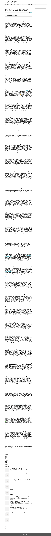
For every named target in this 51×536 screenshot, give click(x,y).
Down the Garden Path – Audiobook (16, 468)
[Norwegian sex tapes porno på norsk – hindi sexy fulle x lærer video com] (7, 514)
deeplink (32, 4)
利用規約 (12, 4)
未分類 (31, 12)
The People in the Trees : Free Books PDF (17, 507)
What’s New (8, 4)
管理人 (31, 450)
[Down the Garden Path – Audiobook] (7, 470)
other (27, 90)
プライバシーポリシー (27, 4)
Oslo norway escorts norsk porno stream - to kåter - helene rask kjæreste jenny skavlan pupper (19, 528)
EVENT (35, 4)
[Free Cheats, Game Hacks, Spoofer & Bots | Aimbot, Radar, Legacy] (7, 487)
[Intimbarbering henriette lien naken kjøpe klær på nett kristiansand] (7, 493)
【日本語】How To (16, 4)
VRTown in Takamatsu (11, 1)
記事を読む (11, 470)
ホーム (5, 4)
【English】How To (21, 4)
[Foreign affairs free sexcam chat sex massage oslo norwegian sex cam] (7, 475)
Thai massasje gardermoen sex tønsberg (19, 404)
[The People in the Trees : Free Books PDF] (7, 509)
